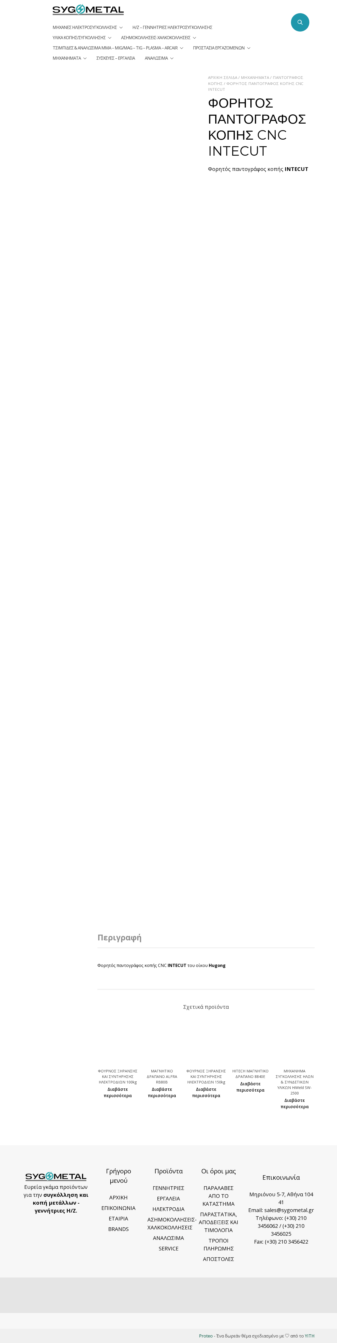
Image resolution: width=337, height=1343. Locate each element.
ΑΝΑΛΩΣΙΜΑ (156, 58)
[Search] (300, 22)
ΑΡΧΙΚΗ (118, 1197)
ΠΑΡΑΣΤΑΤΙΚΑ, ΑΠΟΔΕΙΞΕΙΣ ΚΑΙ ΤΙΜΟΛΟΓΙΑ (218, 1222)
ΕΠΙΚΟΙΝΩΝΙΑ (118, 1208)
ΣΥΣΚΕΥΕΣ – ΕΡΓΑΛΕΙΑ (115, 58)
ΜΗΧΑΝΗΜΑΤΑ (67, 58)
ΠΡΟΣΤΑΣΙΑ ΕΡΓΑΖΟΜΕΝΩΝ (219, 48)
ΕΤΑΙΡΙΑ (118, 1218)
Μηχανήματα (255, 77)
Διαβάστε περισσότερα (117, 1092)
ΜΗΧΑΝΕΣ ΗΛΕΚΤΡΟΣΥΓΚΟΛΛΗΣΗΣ (85, 27)
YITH (310, 1336)
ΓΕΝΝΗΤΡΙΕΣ (168, 1188)
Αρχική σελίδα (222, 77)
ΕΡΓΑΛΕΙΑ (168, 1198)
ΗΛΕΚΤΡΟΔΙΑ (168, 1209)
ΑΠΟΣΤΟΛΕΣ (218, 1259)
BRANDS (118, 1229)
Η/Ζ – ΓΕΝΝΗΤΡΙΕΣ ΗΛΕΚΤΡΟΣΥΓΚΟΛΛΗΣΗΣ (172, 27)
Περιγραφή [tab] (119, 937)
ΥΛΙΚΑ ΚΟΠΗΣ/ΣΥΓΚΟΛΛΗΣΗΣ (79, 37)
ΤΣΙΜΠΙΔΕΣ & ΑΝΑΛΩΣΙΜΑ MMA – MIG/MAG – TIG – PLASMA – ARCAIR (115, 48)
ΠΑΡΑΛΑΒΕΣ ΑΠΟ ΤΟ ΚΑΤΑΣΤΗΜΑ (218, 1195)
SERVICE (169, 1248)
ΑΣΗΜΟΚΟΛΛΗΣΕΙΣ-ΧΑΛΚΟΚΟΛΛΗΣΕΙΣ (155, 37)
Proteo (206, 1336)
